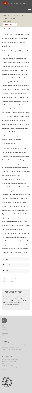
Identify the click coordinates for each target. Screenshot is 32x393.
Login (3, 335)
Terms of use (5, 333)
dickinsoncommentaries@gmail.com (10, 367)
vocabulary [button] (8, 265)
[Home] (14, 3)
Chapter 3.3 (12, 281)
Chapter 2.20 (12, 278)
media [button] (6, 270)
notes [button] (6, 259)
